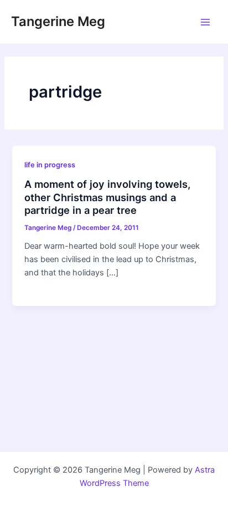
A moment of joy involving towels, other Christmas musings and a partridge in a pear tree (107, 197)
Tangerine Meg (58, 21)
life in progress (49, 165)
